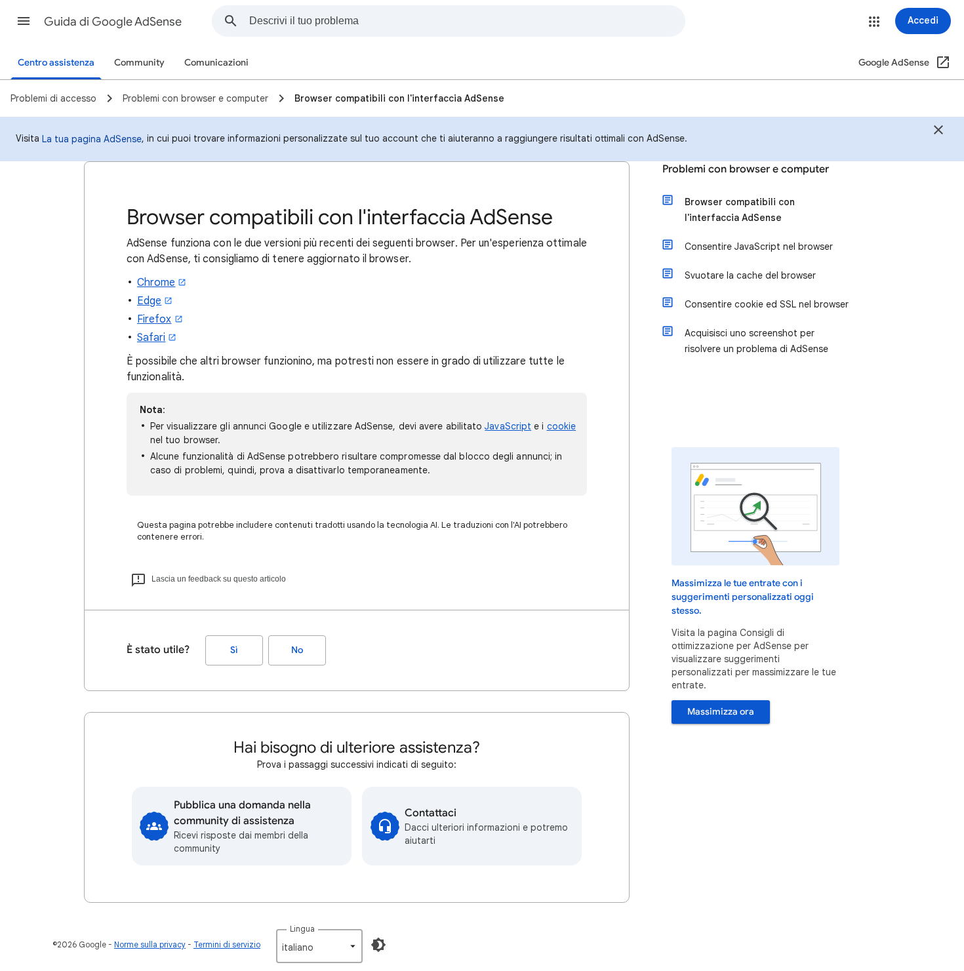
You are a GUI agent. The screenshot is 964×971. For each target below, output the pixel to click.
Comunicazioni (216, 62)
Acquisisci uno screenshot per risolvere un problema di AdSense (756, 341)
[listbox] (319, 946)
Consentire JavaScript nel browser (759, 246)
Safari (151, 337)
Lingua (302, 929)
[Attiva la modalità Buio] (378, 945)
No (297, 650)
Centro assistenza (56, 62)
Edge (149, 300)
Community (139, 62)
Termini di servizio (226, 944)
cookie (561, 426)
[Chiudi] (938, 132)
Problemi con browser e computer (745, 169)
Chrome (156, 282)
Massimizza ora (720, 711)
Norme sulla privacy (150, 944)
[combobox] (467, 21)
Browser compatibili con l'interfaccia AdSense (740, 210)
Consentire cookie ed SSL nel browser (767, 304)
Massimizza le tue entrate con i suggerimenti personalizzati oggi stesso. (743, 597)
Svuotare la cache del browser (750, 275)
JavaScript (508, 426)
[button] (23, 21)
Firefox (154, 319)
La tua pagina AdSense (92, 139)
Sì (234, 650)
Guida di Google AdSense (113, 21)
